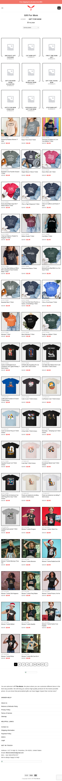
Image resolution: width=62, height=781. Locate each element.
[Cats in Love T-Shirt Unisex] (31, 386)
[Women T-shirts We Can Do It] (31, 643)
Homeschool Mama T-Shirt (29, 268)
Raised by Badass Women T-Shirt (9, 140)
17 (42, 664)
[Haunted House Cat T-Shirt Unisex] (10, 450)
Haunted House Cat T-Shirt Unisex (9, 463)
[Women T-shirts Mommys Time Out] (10, 548)
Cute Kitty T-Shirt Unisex (29, 463)
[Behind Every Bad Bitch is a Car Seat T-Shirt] (51, 255)
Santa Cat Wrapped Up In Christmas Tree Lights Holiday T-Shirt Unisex (10, 366)
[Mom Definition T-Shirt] (31, 321)
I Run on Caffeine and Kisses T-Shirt (51, 204)
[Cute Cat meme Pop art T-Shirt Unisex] (10, 418)
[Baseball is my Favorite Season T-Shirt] (10, 159)
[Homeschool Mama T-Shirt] (31, 255)
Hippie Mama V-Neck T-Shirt (30, 172)
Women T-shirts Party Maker (30, 593)
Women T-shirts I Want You (49, 529)
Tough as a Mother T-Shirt (49, 334)
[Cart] (59, 8)
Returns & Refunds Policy (9, 706)
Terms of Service (6, 713)
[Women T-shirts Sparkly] (31, 611)
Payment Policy (6, 733)
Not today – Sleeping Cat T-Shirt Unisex (51, 431)
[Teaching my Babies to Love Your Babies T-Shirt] (51, 127)
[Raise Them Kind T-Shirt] (31, 127)
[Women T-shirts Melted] (10, 611)
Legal (3, 740)
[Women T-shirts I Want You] (51, 516)
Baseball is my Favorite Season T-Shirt (10, 172)
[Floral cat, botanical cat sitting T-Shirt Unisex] (51, 482)
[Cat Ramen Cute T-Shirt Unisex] (51, 386)
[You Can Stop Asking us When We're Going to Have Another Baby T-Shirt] (10, 255)
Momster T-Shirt (5, 334)
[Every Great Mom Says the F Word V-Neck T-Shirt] (10, 191)
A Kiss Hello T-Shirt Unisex (29, 431)
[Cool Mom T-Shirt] (51, 223)
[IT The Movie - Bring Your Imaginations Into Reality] (31, 8)
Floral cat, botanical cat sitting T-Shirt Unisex (51, 496)
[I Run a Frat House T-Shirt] (51, 289)
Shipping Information (8, 730)
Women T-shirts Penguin (29, 529)
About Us (4, 703)
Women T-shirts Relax (7, 656)
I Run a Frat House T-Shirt (49, 302)
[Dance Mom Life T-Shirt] (51, 159)
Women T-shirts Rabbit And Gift (51, 561)
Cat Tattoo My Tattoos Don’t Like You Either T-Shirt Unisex (51, 365)
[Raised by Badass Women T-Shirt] (10, 127)
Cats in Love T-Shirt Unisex (29, 399)
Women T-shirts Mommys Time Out (10, 562)
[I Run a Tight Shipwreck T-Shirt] (31, 191)
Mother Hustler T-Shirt (28, 236)
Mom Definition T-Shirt (28, 334)
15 (35, 664)
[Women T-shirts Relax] (10, 643)
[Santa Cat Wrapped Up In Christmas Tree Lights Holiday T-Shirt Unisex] (10, 352)
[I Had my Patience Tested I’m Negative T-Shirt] (10, 223)
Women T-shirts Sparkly (28, 624)
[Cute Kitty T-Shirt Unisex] (31, 450)
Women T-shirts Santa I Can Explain (50, 624)
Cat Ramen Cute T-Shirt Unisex (51, 399)
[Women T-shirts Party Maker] (31, 580)
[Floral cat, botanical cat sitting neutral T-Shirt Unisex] (31, 482)
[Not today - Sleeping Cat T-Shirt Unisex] (51, 418)
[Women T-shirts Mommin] (31, 548)
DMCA (3, 737)
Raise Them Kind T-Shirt (29, 139)
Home (23, 19)
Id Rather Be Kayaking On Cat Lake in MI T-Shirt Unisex (30, 365)
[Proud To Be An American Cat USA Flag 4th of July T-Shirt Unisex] (10, 482)
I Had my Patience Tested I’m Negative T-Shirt (9, 236)
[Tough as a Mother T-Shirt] (51, 321)
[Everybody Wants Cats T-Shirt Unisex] (51, 450)
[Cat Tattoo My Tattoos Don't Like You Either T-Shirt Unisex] (51, 352)
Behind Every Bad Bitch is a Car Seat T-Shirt (51, 269)
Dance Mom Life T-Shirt (48, 172)
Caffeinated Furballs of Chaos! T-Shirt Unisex (10, 399)
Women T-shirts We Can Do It (30, 656)
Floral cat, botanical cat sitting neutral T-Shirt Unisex (30, 496)
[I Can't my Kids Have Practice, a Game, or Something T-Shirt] (31, 289)
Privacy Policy (5, 710)
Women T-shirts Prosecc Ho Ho (51, 593)
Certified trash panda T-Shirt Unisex (9, 529)
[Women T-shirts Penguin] (31, 516)
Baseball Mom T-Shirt (7, 302)
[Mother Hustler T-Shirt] (31, 223)
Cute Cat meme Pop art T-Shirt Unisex (10, 431)
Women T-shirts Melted (7, 624)
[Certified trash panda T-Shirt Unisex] (10, 516)
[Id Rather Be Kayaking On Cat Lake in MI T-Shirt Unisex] (31, 352)
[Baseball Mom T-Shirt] (10, 289)
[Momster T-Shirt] (10, 321)
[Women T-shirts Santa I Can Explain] (51, 611)
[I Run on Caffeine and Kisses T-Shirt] (51, 191)
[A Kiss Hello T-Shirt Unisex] (31, 418)
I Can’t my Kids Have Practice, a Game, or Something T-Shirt (31, 302)
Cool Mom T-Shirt (47, 236)
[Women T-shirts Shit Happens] (10, 580)
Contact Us (4, 727)
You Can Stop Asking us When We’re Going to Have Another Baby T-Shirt (10, 269)
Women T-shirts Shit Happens (9, 593)
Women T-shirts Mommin (29, 561)
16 (38, 664)
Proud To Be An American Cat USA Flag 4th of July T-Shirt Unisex (9, 496)
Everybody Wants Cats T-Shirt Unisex (50, 463)
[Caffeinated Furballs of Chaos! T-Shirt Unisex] (10, 386)
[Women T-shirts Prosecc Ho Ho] (51, 580)
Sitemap (4, 716)
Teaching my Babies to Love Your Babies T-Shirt (50, 140)
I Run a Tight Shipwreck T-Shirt (30, 204)
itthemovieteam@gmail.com (15, 753)
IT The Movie (18, 686)
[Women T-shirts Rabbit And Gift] (51, 548)
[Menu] (2, 8)
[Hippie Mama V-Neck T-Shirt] (31, 159)
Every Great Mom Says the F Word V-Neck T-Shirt (9, 204)
